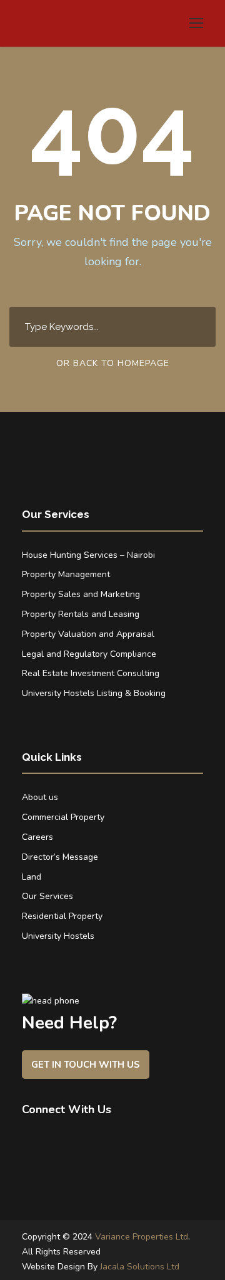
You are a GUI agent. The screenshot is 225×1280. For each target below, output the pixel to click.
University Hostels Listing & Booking (94, 693)
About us (40, 797)
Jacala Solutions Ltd (139, 1267)
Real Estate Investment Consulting (90, 673)
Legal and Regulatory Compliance (89, 654)
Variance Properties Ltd (141, 1237)
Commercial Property (63, 817)
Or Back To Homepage (112, 363)
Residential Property (62, 916)
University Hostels (58, 936)
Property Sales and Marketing (81, 594)
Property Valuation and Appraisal (88, 634)
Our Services (47, 896)
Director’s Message (60, 857)
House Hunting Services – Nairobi (88, 555)
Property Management (66, 574)
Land (31, 877)
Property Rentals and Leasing (80, 614)
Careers (37, 837)
